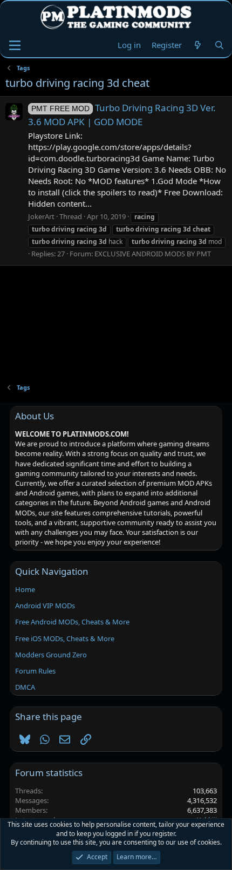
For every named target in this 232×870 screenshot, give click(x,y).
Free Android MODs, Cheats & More (72, 622)
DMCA (25, 687)
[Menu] (15, 45)
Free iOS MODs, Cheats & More (64, 638)
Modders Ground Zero (51, 655)
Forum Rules (35, 671)
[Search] (219, 45)
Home (25, 589)
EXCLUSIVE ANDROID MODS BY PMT (152, 254)
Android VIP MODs (45, 605)
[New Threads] (197, 45)
